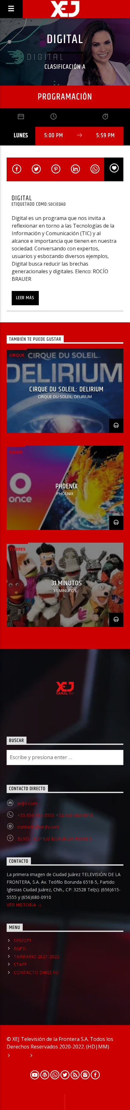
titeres (17, 549)
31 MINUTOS (66, 583)
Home (19, 1056)
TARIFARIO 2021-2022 (36, 956)
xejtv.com (27, 803)
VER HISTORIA (22, 905)
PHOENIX (67, 486)
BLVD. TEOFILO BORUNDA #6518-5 (54, 839)
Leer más (25, 298)
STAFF (20, 964)
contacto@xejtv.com (38, 827)
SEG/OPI (22, 940)
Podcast (44, 1056)
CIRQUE (16, 355)
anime (15, 452)
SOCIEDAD (57, 204)
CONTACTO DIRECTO (36, 972)
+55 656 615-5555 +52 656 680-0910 (55, 815)
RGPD (20, 948)
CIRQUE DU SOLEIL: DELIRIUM (66, 389)
